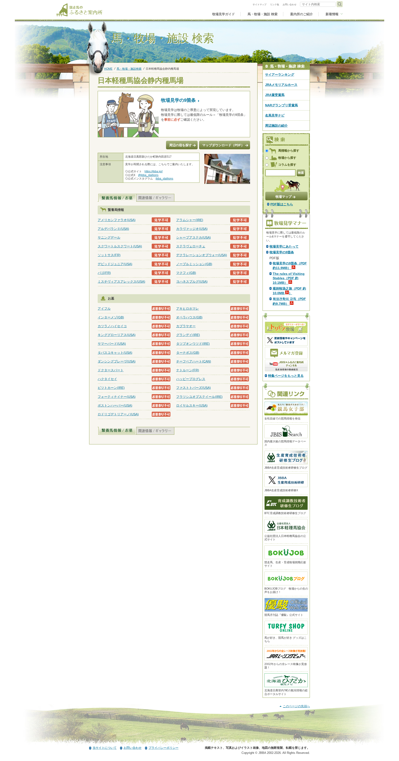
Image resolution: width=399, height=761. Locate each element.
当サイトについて (105, 747)
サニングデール (109, 237)
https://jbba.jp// (154, 171)
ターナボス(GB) (187, 352)
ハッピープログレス (190, 379)
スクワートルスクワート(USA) (120, 246)
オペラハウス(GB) (189, 317)
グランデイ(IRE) (188, 335)
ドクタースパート (111, 370)
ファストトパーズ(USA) (193, 387)
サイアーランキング (279, 74)
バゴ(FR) (104, 273)
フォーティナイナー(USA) (117, 396)
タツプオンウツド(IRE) (193, 343)
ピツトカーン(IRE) (111, 387)
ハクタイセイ (107, 379)
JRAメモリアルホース (281, 85)
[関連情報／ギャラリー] (155, 198)
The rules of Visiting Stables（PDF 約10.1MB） (289, 278)
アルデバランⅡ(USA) (113, 229)
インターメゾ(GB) (111, 317)
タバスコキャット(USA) (115, 352)
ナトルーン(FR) (187, 370)
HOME (108, 68)
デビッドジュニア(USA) (115, 264)
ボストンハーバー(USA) (115, 405)
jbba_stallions (164, 178)
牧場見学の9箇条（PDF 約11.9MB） (290, 265)
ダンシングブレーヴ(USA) (117, 361)
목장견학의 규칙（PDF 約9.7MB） (289, 301)
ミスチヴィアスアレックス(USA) (121, 281)
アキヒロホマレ (187, 308)
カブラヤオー (186, 326)
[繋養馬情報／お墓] (117, 198)
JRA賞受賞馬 (274, 95)
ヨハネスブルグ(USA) (192, 281)
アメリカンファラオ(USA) (117, 220)
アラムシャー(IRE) (189, 220)
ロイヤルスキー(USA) (192, 405)
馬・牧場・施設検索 (129, 68)
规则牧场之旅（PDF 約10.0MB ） (289, 291)
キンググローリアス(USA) (117, 335)
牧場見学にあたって (284, 246)
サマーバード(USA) (112, 343)
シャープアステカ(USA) (193, 237)
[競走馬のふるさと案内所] (79, 9)
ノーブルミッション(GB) (194, 264)
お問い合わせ (133, 747)
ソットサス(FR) (109, 255)
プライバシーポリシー (163, 747)
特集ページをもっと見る (286, 376)
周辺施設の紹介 (276, 125)
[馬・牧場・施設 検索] (286, 66)
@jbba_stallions (148, 175)
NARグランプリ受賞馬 (281, 105)
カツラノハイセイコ (112, 326)
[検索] (340, 4)
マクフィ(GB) (186, 273)
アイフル (104, 308)
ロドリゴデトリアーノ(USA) (118, 414)
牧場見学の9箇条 (281, 252)
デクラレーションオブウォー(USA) (201, 255)
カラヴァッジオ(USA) (192, 229)
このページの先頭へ (296, 706)
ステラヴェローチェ (190, 246)
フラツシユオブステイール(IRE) (199, 396)
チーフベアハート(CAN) (193, 361)
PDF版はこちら (281, 204)
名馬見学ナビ (274, 115)
